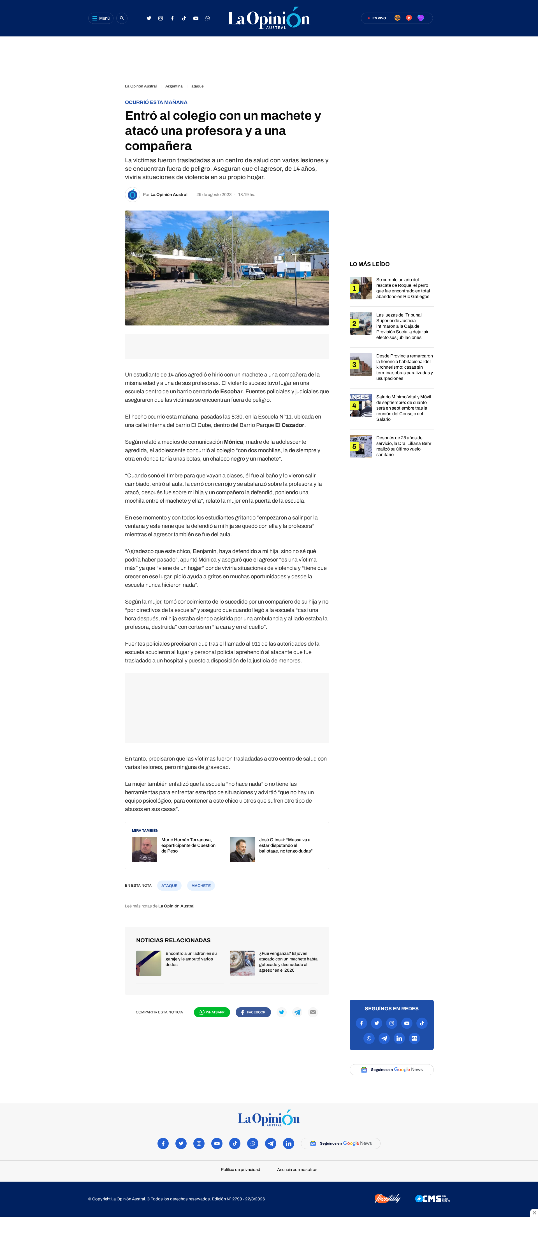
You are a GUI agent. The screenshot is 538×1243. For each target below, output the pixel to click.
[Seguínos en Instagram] (160, 18)
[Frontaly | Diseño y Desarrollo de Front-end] (388, 1199)
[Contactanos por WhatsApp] (207, 18)
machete (201, 886)
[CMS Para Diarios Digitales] (432, 1199)
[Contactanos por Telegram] (384, 1038)
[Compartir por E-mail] (109, 152)
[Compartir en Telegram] (109, 136)
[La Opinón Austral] (269, 1118)
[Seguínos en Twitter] (148, 18)
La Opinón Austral (141, 86)
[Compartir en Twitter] (109, 105)
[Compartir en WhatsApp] (109, 120)
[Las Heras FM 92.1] (421, 18)
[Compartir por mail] (313, 1012)
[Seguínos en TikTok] (184, 18)
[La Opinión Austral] (269, 18)
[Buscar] (122, 18)
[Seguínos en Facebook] (172, 18)
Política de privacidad (240, 1170)
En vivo (379, 18)
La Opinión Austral (168, 194)
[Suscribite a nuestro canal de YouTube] (195, 18)
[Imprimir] (109, 168)
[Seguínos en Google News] (414, 1038)
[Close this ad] (534, 1213)
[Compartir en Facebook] (109, 89)
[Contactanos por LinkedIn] (399, 1038)
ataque (197, 86)
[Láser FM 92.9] (409, 18)
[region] (269, 57)
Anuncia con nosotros (297, 1170)
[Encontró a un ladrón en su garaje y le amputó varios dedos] (180, 967)
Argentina (174, 86)
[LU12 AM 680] (397, 18)
